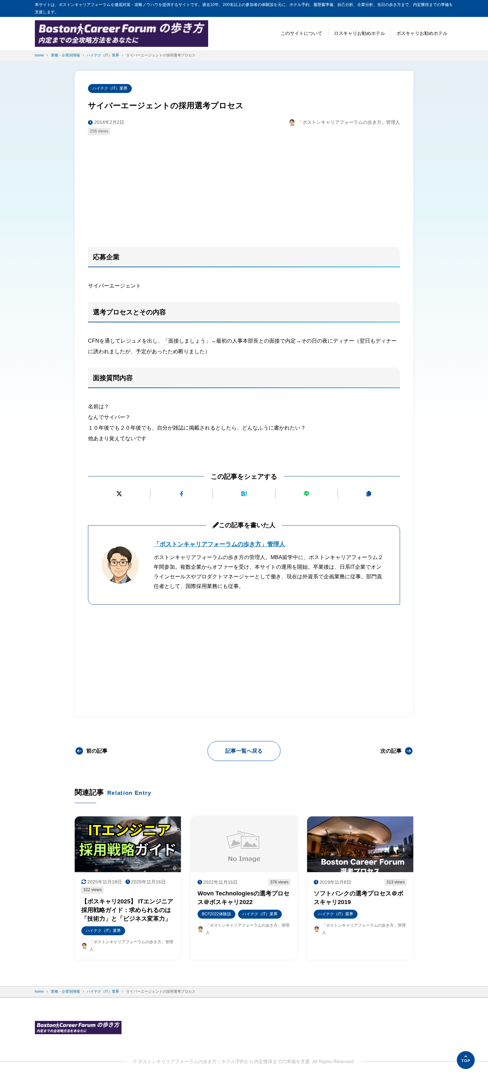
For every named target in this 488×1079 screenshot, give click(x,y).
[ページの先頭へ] (466, 1060)
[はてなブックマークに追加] (244, 494)
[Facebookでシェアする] (181, 494)
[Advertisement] (244, 189)
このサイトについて (301, 33)
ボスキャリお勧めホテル (421, 33)
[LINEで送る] (307, 494)
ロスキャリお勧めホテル (359, 33)
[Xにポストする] (119, 494)
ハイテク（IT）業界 (109, 88)
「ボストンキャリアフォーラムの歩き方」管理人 (219, 544)
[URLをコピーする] (369, 494)
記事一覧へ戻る (244, 751)
